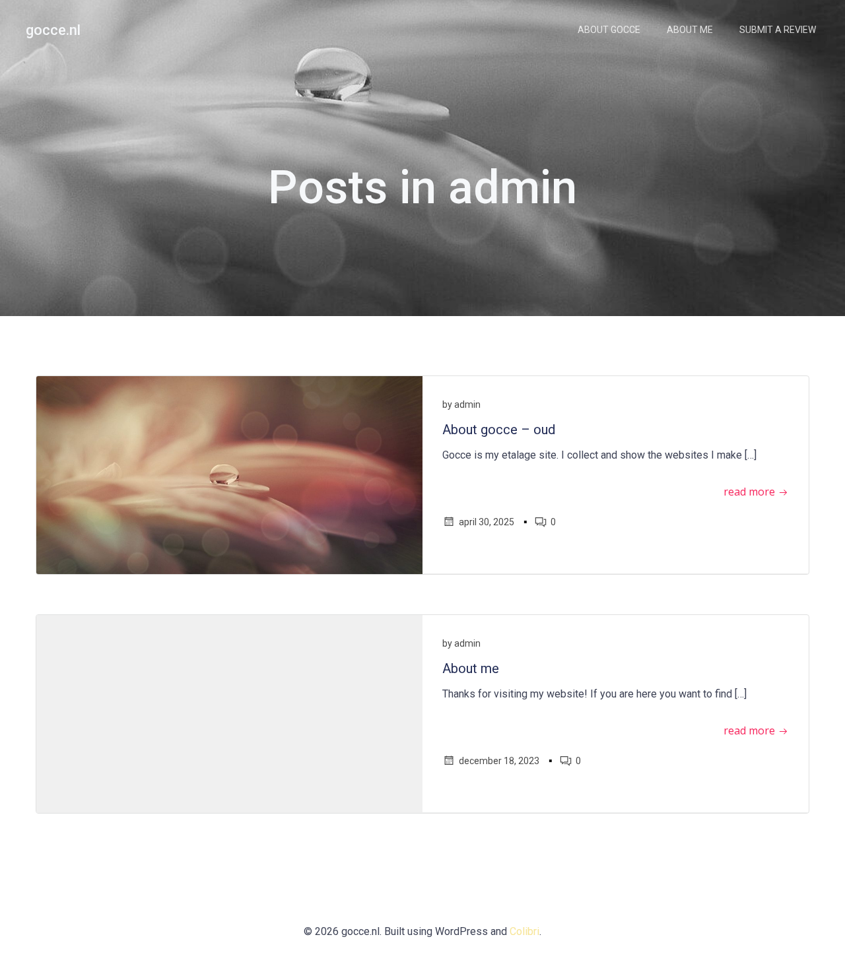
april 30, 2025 (486, 522)
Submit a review (777, 29)
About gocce (609, 29)
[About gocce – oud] (229, 474)
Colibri (524, 931)
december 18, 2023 (499, 761)
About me (690, 29)
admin (467, 404)
